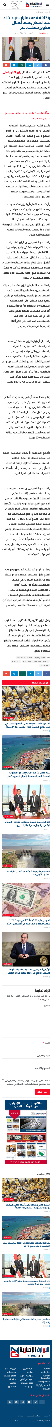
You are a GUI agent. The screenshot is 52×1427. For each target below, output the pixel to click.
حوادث (30, 1372)
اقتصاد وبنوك (8, 718)
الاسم (46, 1043)
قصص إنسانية (9, 1376)
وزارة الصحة (16, 661)
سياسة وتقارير (26, 1379)
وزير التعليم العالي (12, 72)
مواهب (13, 1383)
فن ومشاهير (10, 1368)
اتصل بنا (20, 1416)
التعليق (46, 1005)
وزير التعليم (44, 665)
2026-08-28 (46, 731)
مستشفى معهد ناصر (41, 661)
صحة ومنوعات (27, 1383)
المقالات (46, 1389)
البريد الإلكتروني (42, 1055)
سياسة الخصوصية (33, 1416)
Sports (47, 1368)
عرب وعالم (28, 1386)
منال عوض (42, 33)
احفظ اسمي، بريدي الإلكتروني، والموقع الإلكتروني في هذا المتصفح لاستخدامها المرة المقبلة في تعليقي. (27, 1082)
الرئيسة (47, 12)
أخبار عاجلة (39, 12)
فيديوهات (11, 1372)
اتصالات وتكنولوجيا (45, 1377)
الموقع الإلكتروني (42, 1068)
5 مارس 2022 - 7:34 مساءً (24, 33)
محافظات (12, 1379)
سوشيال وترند (26, 1376)
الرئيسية (47, 1416)
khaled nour (19, 1421)
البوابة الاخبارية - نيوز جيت (36, 1421)
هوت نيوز (12, 1386)
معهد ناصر (27, 661)
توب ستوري (8, 865)
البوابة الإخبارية (40, 657)
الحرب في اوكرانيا (43, 1385)
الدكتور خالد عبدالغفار (24, 657)
